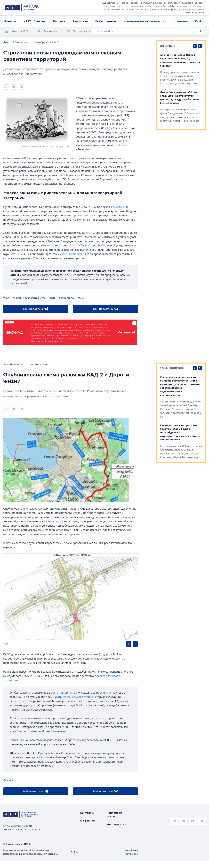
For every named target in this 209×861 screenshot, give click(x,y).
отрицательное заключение (75, 697)
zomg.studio (132, 853)
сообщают (121, 145)
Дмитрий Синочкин (15, 42)
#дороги (8, 780)
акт (23, 508)
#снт (52, 297)
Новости (10, 21)
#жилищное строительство (29, 297)
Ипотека (59, 21)
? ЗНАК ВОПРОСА (172, 368)
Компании (181, 21)
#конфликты (66, 297)
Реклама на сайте (114, 814)
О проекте (87, 820)
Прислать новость (82, 31)
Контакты (87, 812)
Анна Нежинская (13, 364)
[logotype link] (22, 7)
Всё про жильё (105, 21)
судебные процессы (73, 254)
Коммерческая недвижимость (145, 21)
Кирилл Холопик (195, 12)
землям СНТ (120, 207)
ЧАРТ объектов (34, 21)
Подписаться (50, 31)
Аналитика (80, 21)
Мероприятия (116, 824)
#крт (6, 297)
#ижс (81, 297)
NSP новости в (33, 308)
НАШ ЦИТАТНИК (109, 2)
